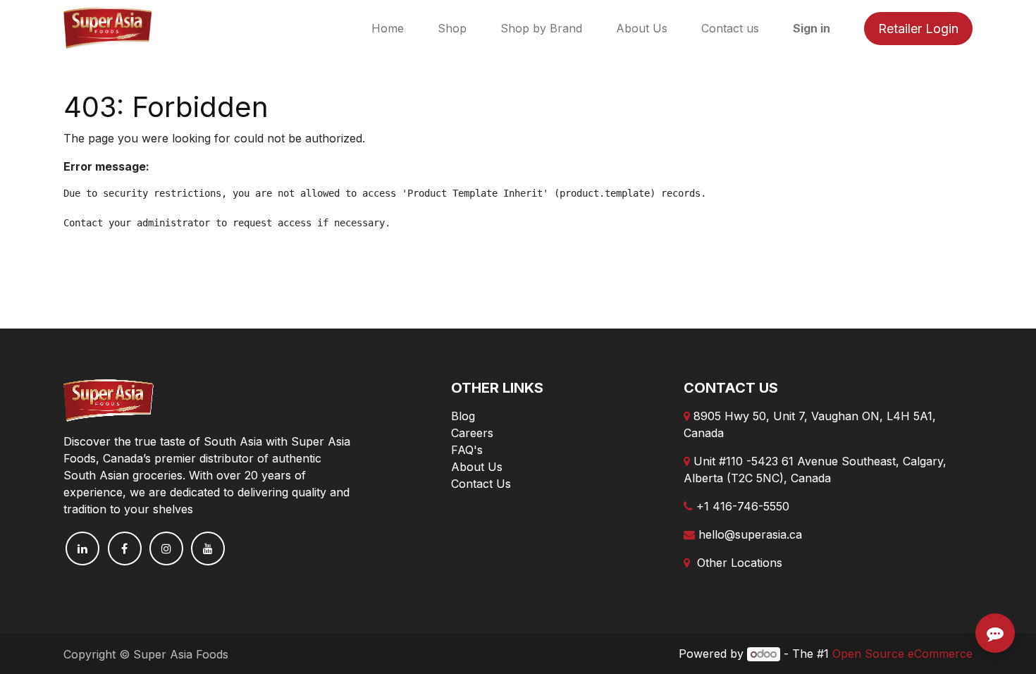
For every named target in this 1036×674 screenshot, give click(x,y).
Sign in (811, 28)
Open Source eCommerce (902, 654)
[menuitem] (387, 28)
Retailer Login (918, 28)
